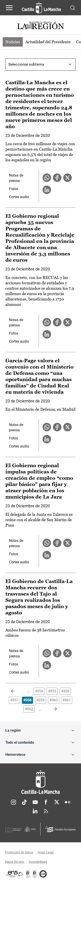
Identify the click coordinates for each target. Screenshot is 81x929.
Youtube (35, 802)
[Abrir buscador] (72, 7)
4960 (54, 700)
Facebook (45, 802)
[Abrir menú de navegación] (9, 7)
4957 (14, 700)
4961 (67, 700)
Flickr (67, 802)
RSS (45, 811)
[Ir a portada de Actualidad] (40, 26)
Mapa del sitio (14, 862)
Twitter (56, 802)
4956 (65, 691)
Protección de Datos (19, 852)
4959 (40, 700)
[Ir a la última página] (51, 709)
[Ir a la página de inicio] (41, 7)
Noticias (12, 41)
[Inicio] (40, 782)
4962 (29, 709)
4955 (52, 691)
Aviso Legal (46, 852)
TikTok (24, 802)
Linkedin (35, 811)
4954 (39, 691)
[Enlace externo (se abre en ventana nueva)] (34, 874)
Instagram (13, 802)
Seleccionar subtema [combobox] (26, 64)
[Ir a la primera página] (16, 691)
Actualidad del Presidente (48, 41)
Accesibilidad (38, 862)
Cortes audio (19, 197)
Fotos (13, 189)
